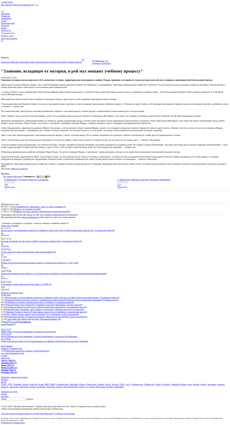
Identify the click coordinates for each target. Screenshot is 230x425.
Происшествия (8, 23)
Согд (127, 384)
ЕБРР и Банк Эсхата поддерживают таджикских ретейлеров (28, 330)
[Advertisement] (49, 48)
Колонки (27, 5)
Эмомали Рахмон (179, 384)
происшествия (41, 62)
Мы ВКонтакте (47, 413)
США (121, 384)
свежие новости (74, 62)
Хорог (158, 384)
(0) (64, 207)
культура (53, 62)
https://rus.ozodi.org (19, 169)
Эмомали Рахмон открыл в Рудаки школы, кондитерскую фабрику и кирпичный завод (45, 312)
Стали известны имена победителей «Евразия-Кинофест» (27, 252)
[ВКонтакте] (38, 176)
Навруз (82, 384)
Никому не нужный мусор (26, 209)
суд (86, 387)
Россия (115, 384)
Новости (5, 57)
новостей (5, 358)
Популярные (7, 346)
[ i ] (2, 11)
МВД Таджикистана (59, 384)
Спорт (4, 21)
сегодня (13, 322)
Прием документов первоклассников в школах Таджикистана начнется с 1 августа (38, 263)
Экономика (6, 18)
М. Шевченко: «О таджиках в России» (101, 62)
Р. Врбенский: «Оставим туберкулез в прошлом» (26, 180)
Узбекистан (149, 384)
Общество (5, 16)
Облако (4, 380)
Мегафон (74, 384)
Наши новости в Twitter (29, 413)
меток (3, 382)
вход (3, 38)
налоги (32, 387)
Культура (5, 26)
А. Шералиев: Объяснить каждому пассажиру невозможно (144, 180)
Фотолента (18, 5)
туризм (92, 387)
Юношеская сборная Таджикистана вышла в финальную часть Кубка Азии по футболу (45, 317)
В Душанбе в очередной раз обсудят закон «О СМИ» (25, 284)
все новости (6, 353)
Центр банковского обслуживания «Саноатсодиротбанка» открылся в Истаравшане (39, 335)
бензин (196, 384)
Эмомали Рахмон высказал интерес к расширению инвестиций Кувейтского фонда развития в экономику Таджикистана (61, 300)
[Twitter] (40, 176)
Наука (4, 28)
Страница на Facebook (64, 413)
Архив (4, 356)
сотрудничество (70, 387)
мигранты (14, 387)
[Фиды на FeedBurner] (18, 2)
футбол (109, 387)
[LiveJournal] (49, 176)
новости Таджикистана (11, 348)
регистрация (11, 38)
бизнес (203, 384)
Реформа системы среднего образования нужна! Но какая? (41, 211)
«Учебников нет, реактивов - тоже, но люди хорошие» (38, 207)
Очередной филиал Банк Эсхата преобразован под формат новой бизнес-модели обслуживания (44, 340)
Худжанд (166, 384)
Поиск (4, 394)
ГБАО (4, 384)
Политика (5, 14)
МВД (47, 384)
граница (221, 384)
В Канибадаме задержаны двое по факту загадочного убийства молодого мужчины (44, 309)
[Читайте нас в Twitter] (16, 2)
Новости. (12, 293)
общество (14, 62)
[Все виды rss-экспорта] (20, 2)
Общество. (10, 225)
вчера (5, 322)
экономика (24, 62)
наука (59, 62)
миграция (24, 387)
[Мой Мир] (46, 176)
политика (5, 62)
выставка (212, 384)
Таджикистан (137, 384)
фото (3, 324)
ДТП (10, 384)
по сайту (5, 396)
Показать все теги (9, 391)
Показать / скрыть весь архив (14, 377)
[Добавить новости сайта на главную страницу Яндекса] (14, 2)
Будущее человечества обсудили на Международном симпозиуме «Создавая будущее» (40, 241)
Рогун (108, 384)
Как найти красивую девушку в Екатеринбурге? (28, 351)
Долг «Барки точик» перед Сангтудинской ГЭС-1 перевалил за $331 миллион (41, 314)
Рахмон (100, 384)
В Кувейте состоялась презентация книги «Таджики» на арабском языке (39, 302)
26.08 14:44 (8, 2)
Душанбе (17, 384)
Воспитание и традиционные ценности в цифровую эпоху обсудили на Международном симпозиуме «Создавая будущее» (56, 230)
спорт (32, 62)
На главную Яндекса (12, 176)
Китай (25, 384)
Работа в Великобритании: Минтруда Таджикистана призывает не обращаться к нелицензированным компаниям (52, 273)
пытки (59, 387)
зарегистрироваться (30, 217)
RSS (65, 62)
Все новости (6, 5)
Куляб (41, 384)
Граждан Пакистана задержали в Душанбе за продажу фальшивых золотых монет (43, 305)
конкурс (4, 387)
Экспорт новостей (9, 413)
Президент (91, 384)
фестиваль (100, 387)
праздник (51, 387)
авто (190, 384)
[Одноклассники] (43, 176)
